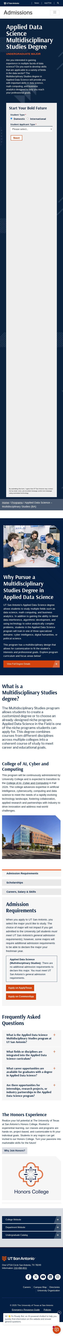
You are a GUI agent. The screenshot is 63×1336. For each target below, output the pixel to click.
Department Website (15, 1227)
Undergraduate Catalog (17, 1235)
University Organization (48, 1290)
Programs (17, 502)
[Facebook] (28, 1277)
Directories (54, 1287)
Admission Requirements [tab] (22, 873)
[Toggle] (54, 12)
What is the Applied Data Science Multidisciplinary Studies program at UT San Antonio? (28, 1038)
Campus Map (40, 1287)
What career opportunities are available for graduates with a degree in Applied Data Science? (29, 1072)
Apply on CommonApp (21, 996)
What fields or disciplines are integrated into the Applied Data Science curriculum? (26, 1055)
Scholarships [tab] (14, 882)
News (36, 3)
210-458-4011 (20, 1268)
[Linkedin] (50, 1277)
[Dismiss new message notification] (59, 1313)
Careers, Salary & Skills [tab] (21, 891)
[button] (58, 3)
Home (5, 502)
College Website (13, 1219)
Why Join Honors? (14, 1150)
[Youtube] (43, 1277)
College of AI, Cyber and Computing (27, 783)
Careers (27, 1287)
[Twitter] (36, 1277)
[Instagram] (58, 1277)
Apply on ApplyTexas (20, 988)
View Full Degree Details (18, 664)
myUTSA (47, 3)
